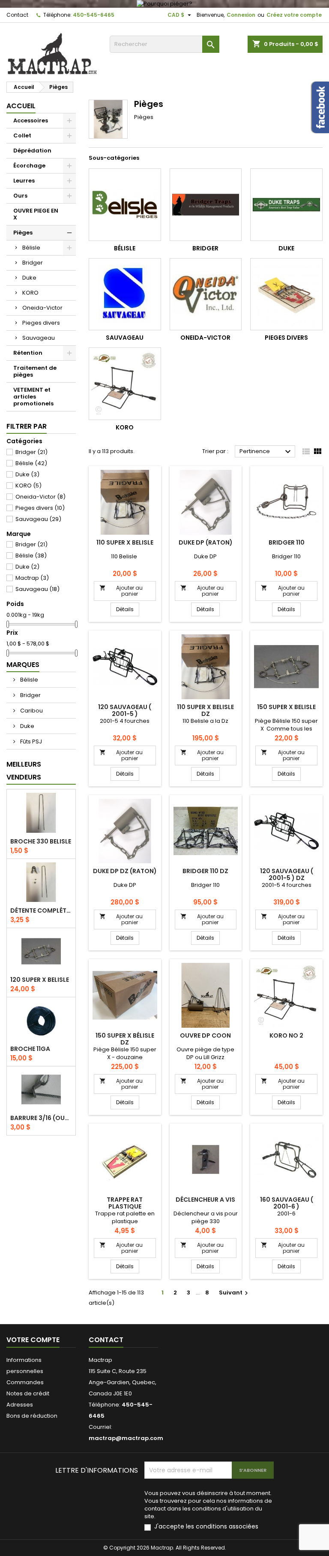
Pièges (23, 232)
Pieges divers (41, 323)
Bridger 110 (287, 542)
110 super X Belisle (124, 542)
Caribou (31, 710)
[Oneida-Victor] (206, 294)
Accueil (21, 106)
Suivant (234, 1292)
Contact (17, 14)
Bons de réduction (31, 1416)
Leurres (24, 181)
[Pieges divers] (286, 294)
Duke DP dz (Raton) (125, 871)
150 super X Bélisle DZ (125, 1039)
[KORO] (125, 383)
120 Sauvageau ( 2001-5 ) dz (286, 874)
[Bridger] (206, 204)
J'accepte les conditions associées (206, 1527)
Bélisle (31, 248)
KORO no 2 (286, 1035)
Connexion (241, 14)
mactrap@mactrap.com (126, 1438)
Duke (29, 278)
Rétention (27, 353)
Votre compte (33, 1340)
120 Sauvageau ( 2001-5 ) (124, 710)
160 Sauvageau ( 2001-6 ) (286, 1203)
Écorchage (29, 165)
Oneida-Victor (42, 308)
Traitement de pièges (35, 371)
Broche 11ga (30, 1048)
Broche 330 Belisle (40, 841)
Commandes (25, 1382)
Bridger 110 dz (205, 871)
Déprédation (32, 150)
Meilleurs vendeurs (23, 770)
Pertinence (266, 452)
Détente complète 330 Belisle (41, 910)
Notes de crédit (27, 1393)
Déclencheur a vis (205, 1199)
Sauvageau (38, 338)
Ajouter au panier (121, 590)
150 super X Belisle (286, 707)
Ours (20, 196)
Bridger (32, 263)
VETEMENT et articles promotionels (33, 397)
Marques (22, 665)
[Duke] (286, 204)
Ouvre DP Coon (205, 1035)
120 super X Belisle (39, 979)
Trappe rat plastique (125, 1203)
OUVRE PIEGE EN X (35, 214)
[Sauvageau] (125, 294)
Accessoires (30, 120)
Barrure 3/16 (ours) (41, 1117)
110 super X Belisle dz (205, 710)
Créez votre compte (294, 14)
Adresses (19, 1405)
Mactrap (32, 578)
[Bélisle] (125, 204)
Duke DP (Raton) (206, 542)
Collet (22, 135)
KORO (30, 293)
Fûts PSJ (30, 741)
